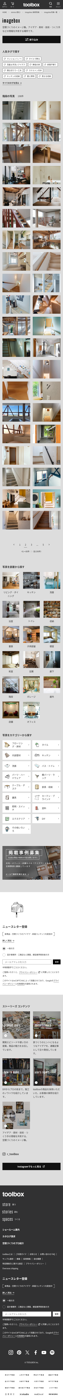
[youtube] (44, 1352)
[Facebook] (35, 1352)
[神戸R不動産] (53, 1381)
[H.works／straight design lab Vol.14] (16, 391)
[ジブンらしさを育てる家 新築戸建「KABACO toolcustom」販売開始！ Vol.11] (46, 455)
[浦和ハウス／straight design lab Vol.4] (46, 347)
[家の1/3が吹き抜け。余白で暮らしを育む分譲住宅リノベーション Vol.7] (16, 196)
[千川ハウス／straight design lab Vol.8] (46, 326)
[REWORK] (53, 1394)
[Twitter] (27, 1352)
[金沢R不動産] (9, 1381)
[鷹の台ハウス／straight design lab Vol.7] (46, 175)
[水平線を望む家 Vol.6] (46, 153)
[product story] (16, 1033)
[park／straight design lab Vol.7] (46, 369)
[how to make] (16, 1078)
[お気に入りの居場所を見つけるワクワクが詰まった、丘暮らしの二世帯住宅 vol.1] (46, 240)
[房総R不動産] (38, 1375)
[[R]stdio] (24, 1394)
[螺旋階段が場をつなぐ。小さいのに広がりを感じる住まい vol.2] (46, 304)
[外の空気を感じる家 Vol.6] (16, 412)
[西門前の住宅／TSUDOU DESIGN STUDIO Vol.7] (16, 132)
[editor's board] (46, 1033)
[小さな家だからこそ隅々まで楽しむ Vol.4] (16, 304)
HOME (4, 12)
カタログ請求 (8, 1236)
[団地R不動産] (38, 1387)
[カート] (12, 4)
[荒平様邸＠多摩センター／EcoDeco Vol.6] (16, 498)
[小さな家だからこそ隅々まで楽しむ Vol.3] (46, 283)
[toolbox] (13, 1194)
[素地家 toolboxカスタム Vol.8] (46, 218)
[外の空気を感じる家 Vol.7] (46, 391)
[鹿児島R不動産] (24, 1387)
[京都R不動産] (24, 1381)
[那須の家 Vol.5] (16, 477)
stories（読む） (16, 12)
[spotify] (52, 1352)
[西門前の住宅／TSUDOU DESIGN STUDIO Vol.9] (46, 132)
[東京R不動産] (9, 1375)
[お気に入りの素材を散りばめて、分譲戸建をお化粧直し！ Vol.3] (46, 261)
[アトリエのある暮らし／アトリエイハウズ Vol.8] (16, 240)
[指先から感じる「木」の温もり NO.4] (46, 110)
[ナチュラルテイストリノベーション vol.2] (16, 283)
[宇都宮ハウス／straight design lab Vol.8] (16, 369)
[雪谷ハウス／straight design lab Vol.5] (16, 347)
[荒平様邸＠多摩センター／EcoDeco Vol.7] (46, 498)
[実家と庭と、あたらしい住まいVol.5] (16, 153)
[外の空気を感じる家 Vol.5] (46, 412)
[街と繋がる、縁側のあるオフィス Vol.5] (16, 326)
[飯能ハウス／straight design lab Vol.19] (16, 455)
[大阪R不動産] (38, 1381)
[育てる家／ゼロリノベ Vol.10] (46, 520)
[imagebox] (11, 21)
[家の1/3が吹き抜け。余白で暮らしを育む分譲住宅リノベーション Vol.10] (46, 196)
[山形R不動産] (24, 1375)
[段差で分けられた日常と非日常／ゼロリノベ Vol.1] (16, 520)
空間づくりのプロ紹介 (13, 1243)
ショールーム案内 (11, 1229)
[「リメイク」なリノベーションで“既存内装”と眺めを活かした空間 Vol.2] (16, 261)
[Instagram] (11, 1352)
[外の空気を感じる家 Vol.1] (46, 434)
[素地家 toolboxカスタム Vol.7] (16, 218)
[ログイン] (5, 4)
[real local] (38, 1394)
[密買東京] (9, 1394)
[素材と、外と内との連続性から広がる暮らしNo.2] (16, 110)
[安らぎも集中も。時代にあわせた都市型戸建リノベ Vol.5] (46, 477)
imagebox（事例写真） (32, 12)
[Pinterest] (19, 1352)
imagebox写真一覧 (50, 12)
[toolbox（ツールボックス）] (31, 4)
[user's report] (46, 1078)
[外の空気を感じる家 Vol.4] (16, 434)
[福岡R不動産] (9, 1387)
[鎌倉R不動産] (53, 1375)
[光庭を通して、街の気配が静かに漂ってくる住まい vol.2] (16, 175)
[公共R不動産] (53, 1387)
